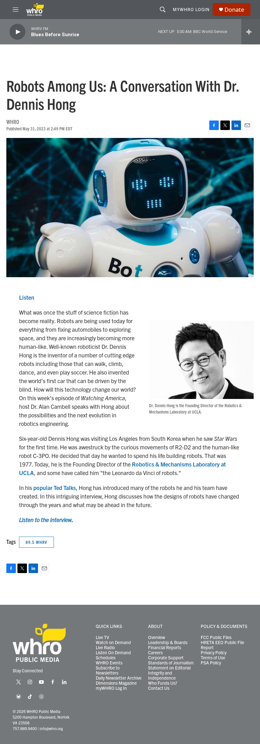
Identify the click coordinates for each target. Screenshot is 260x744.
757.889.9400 (25, 728)
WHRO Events (109, 662)
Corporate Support (166, 657)
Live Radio (105, 647)
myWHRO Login (191, 9)
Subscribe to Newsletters (108, 670)
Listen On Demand (113, 652)
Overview (156, 637)
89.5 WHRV (36, 542)
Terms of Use (213, 657)
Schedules (105, 657)
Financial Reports (164, 647)
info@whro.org (51, 728)
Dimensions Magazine (116, 683)
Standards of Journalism (171, 662)
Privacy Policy (213, 652)
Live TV (102, 637)
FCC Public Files (216, 637)
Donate (234, 9)
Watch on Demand (113, 642)
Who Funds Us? (162, 683)
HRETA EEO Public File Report (222, 645)
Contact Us (158, 688)
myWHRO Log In (111, 688)
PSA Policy (211, 662)
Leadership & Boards (167, 642)
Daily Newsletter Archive (118, 678)
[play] (17, 32)
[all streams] (250, 31)
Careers (155, 652)
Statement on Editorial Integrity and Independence (169, 673)
